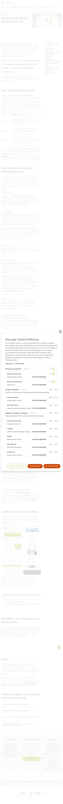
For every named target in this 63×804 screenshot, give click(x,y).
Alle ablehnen (35, 466)
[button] (45, 377)
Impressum (9, 364)
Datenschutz (19, 364)
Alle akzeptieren (52, 466)
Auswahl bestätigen (16, 466)
